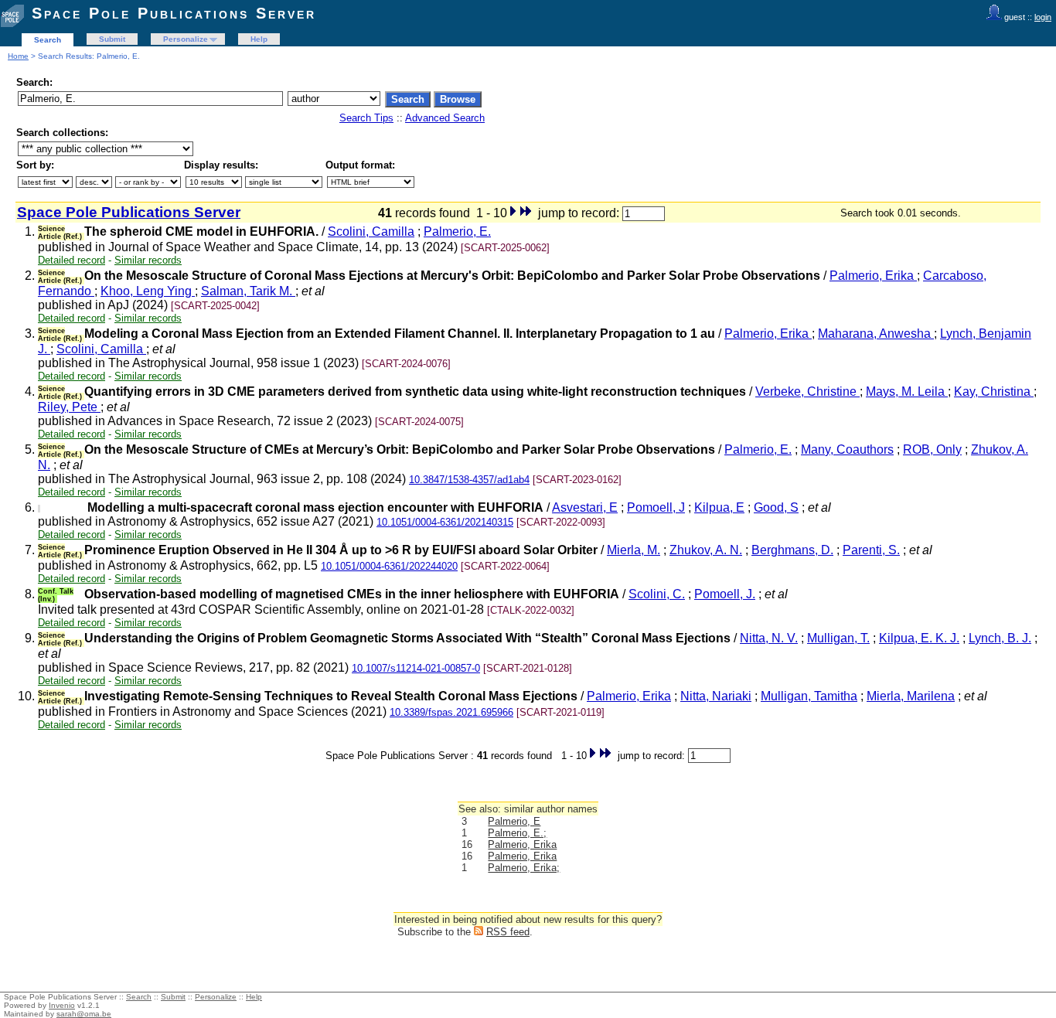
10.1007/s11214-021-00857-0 (416, 668)
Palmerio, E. (457, 231)
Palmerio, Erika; (524, 867)
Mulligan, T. (838, 638)
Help (258, 39)
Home (18, 56)
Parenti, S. (871, 550)
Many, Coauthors (847, 449)
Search (47, 40)
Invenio (62, 1005)
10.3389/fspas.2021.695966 (451, 712)
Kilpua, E (719, 507)
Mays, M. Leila (907, 391)
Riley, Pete (69, 407)
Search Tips (366, 118)
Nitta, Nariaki (715, 696)
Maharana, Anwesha (876, 333)
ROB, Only (932, 449)
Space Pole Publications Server (174, 13)
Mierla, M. (633, 550)
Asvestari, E (585, 507)
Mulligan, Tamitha (809, 696)
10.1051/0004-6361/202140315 (444, 522)
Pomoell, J (656, 507)
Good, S (776, 507)
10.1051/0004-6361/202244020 (389, 566)
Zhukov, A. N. (705, 550)
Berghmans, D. (792, 550)
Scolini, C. (656, 594)
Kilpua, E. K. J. (919, 638)
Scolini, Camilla (371, 231)
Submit (112, 39)
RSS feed (508, 932)
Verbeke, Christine (807, 391)
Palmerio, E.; (517, 833)
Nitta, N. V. (769, 638)
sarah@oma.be (83, 1013)
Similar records (148, 260)
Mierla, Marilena (911, 696)
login (1042, 17)
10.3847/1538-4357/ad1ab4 (469, 479)
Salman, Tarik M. (248, 291)
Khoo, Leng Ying (147, 291)
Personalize (185, 39)
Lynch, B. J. (1000, 638)
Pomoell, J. (724, 594)
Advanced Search (445, 118)
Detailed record (71, 260)
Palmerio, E (514, 821)
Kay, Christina (994, 391)
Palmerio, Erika (873, 275)
